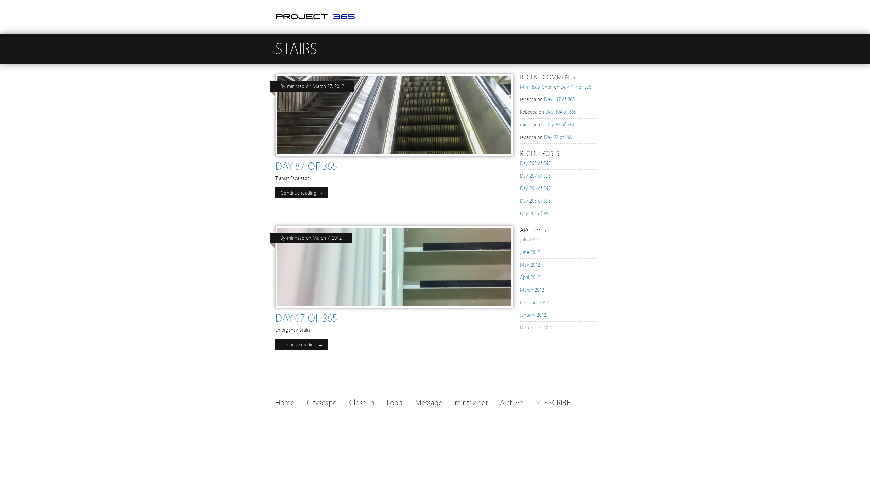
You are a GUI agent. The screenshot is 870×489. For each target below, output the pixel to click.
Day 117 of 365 (576, 87)
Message (428, 403)
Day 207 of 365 (535, 176)
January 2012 (533, 315)
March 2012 (532, 290)
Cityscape (322, 403)
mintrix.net (471, 403)
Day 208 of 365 (535, 163)
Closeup (362, 403)
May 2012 (530, 265)
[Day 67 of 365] (394, 310)
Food (395, 403)
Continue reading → (301, 193)
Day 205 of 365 (535, 201)
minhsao (295, 86)
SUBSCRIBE (552, 403)
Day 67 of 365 (306, 318)
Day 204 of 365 (535, 214)
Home (284, 403)
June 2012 (530, 252)
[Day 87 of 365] (394, 158)
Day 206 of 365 (535, 188)
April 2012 (530, 277)
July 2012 (529, 240)
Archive (511, 403)
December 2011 (536, 328)
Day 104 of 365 (560, 112)
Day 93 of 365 (560, 125)
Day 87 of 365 (306, 166)
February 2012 (534, 303)
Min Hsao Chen (536, 87)
